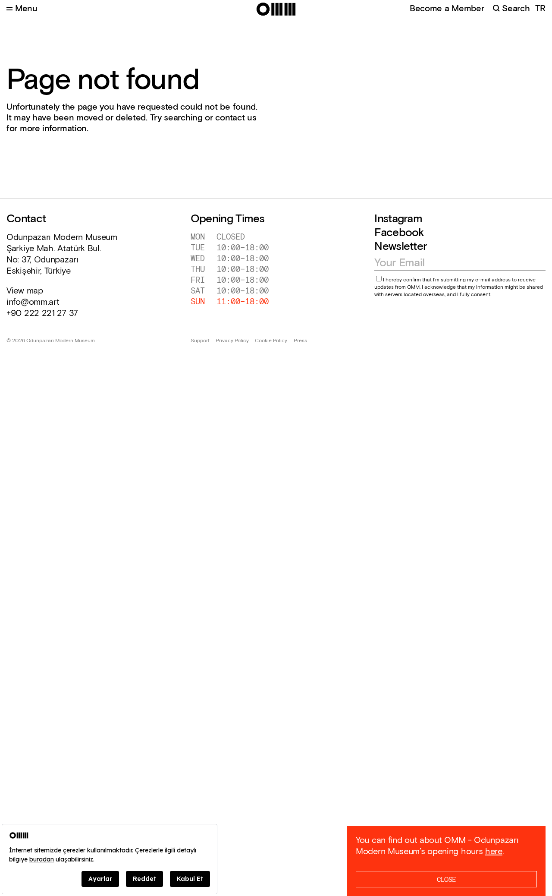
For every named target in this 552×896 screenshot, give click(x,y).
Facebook (399, 233)
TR (540, 8)
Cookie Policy (271, 341)
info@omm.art (32, 302)
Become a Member (447, 8)
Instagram (398, 219)
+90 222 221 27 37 (42, 313)
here (493, 851)
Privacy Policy (232, 341)
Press (300, 341)
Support (200, 341)
